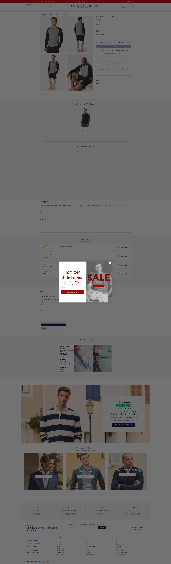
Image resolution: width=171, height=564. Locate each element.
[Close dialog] (110, 263)
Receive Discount (72, 292)
